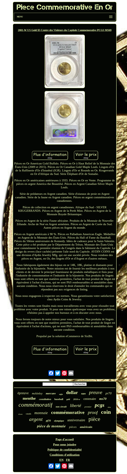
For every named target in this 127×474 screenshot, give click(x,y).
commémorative (68, 412)
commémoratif (35, 404)
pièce (94, 419)
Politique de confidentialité (64, 449)
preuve (95, 392)
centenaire (89, 399)
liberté (75, 405)
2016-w (76, 399)
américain (86, 427)
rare (83, 393)
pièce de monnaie (51, 426)
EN (61, 460)
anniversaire (76, 420)
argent (36, 419)
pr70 (109, 393)
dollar (72, 392)
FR (68, 460)
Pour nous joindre (64, 444)
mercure (51, 393)
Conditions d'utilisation (65, 454)
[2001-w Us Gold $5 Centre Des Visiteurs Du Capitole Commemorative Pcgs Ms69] (65, 62)
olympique (59, 421)
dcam (20, 414)
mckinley (37, 393)
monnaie (41, 413)
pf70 (48, 420)
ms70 (102, 399)
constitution (45, 399)
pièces (73, 427)
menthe (29, 398)
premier (88, 406)
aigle (61, 394)
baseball (58, 399)
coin (106, 412)
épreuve (23, 393)
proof (93, 412)
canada (28, 414)
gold (68, 399)
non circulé (61, 406)
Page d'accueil (65, 439)
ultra (109, 407)
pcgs (99, 405)
